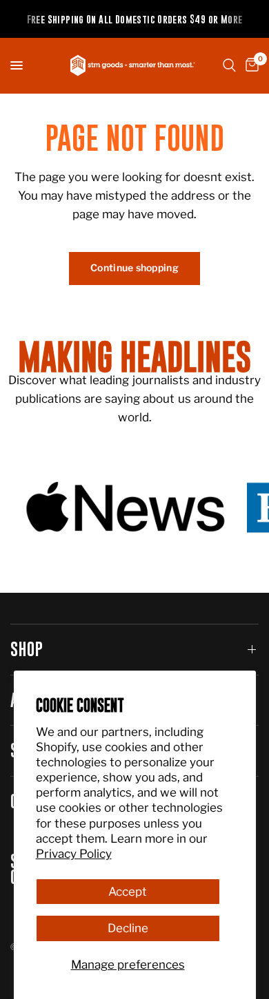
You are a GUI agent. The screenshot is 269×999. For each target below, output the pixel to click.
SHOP (27, 649)
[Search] (229, 65)
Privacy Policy (74, 854)
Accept (127, 891)
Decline (128, 928)
